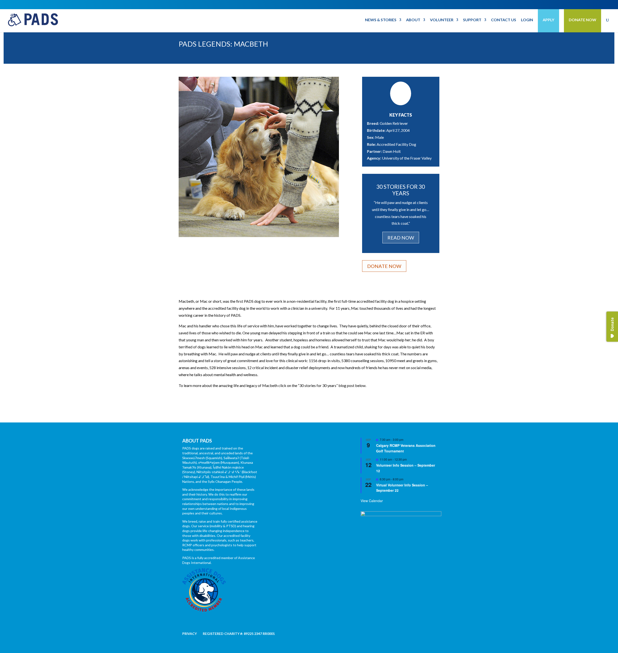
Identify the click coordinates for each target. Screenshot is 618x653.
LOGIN (527, 20)
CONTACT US (503, 20)
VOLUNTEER (441, 20)
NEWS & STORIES (380, 20)
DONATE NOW (582, 19)
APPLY (548, 19)
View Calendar (372, 500)
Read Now (400, 237)
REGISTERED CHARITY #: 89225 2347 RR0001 (239, 634)
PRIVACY (189, 634)
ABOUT (413, 20)
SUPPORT (472, 20)
